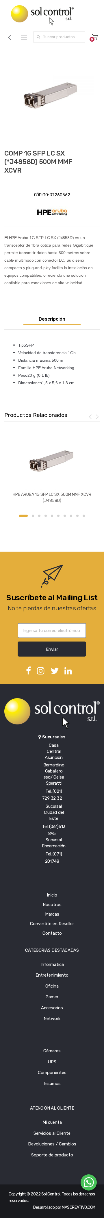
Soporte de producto (52, 1155)
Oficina (52, 986)
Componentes (52, 1072)
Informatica (52, 964)
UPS (52, 1061)
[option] (52, 95)
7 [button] (65, 516)
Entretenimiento (52, 975)
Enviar (52, 649)
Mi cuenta (52, 1122)
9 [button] (77, 516)
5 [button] (52, 516)
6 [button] (58, 516)
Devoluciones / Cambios (52, 1144)
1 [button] (23, 516)
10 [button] (84, 516)
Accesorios (52, 1007)
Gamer (52, 996)
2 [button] (33, 516)
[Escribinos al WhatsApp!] (89, 1183)
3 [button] (39, 516)
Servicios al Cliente (52, 1133)
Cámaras (52, 1050)
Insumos (52, 1083)
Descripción (52, 319)
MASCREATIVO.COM (78, 1207)
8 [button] (71, 516)
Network (52, 1018)
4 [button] (45, 516)
